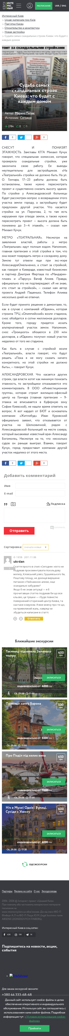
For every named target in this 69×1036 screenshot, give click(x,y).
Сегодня (26, 118)
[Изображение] (13, 504)
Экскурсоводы (49, 891)
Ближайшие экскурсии (34, 641)
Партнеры (7, 891)
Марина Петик (24, 113)
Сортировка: (13, 547)
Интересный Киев (13, 16)
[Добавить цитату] (6, 504)
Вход (29, 6)
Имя (7, 486)
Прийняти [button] (34, 1028)
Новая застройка (15, 32)
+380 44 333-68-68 (17, 995)
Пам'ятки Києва (14, 24)
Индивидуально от (34, 686)
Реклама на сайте (23, 891)
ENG (64, 6)
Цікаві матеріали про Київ (20, 20)
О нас (37, 891)
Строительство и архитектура (22, 28)
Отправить (19, 531)
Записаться (54, 678)
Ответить (33, 618)
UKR (57, 6)
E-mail (8, 493)
